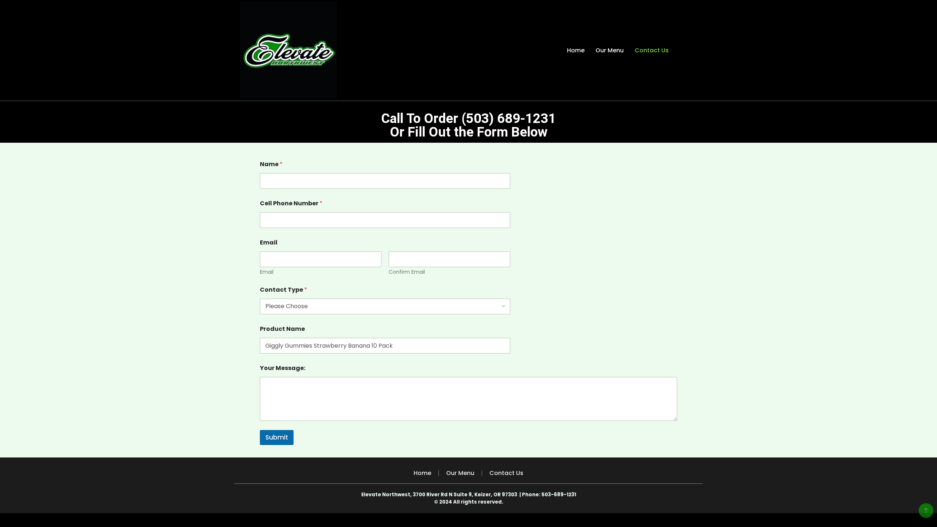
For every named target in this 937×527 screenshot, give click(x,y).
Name (271, 164)
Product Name (282, 328)
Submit (276, 437)
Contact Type (283, 289)
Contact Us (652, 50)
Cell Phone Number (291, 203)
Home (576, 50)
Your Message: (282, 368)
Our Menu (610, 50)
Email (266, 272)
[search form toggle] (690, 50)
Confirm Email (407, 272)
